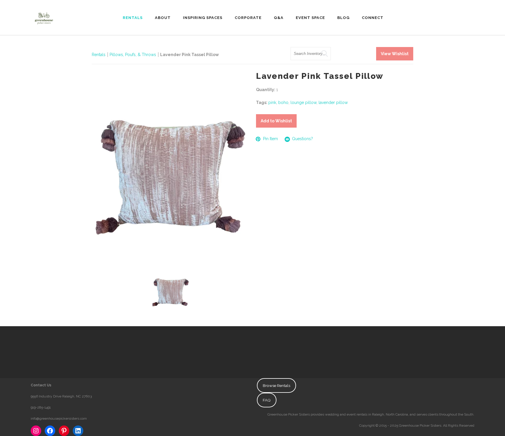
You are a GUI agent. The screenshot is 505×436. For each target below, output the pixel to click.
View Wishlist (395, 53)
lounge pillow (303, 102)
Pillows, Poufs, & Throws (133, 54)
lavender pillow (333, 102)
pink (272, 102)
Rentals (99, 54)
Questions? (302, 138)
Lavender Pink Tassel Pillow (189, 54)
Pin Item (270, 138)
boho (283, 102)
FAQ (267, 400)
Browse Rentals (276, 385)
